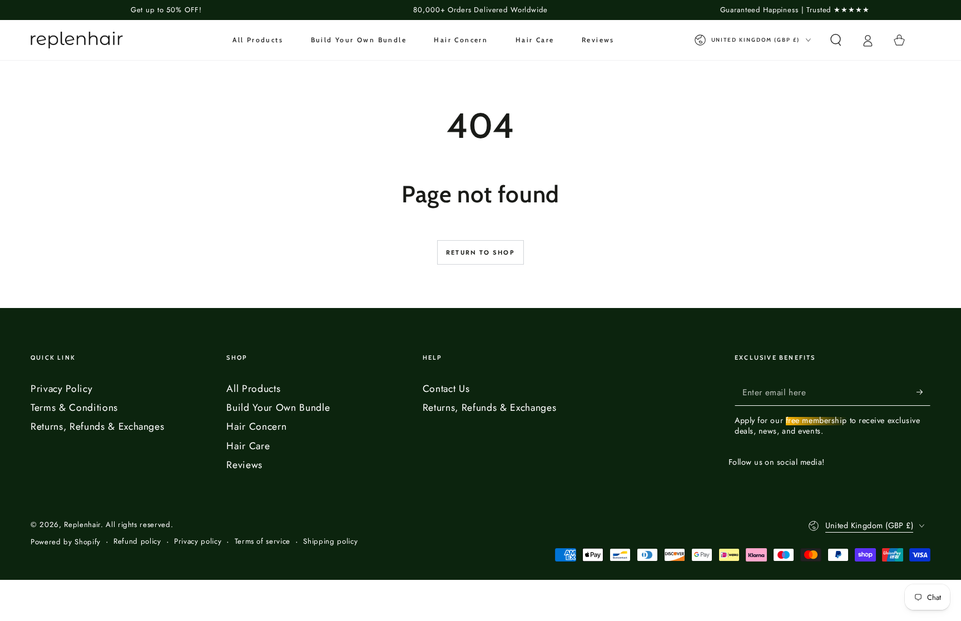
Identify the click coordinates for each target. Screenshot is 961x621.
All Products (253, 388)
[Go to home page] (77, 40)
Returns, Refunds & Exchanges (97, 426)
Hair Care (248, 446)
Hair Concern (256, 426)
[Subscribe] (923, 392)
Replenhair (82, 524)
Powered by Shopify (66, 542)
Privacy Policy (61, 388)
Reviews (244, 465)
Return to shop (480, 252)
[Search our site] (835, 40)
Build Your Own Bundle (278, 407)
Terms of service (263, 541)
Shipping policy (330, 541)
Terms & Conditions (74, 407)
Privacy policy (197, 541)
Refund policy (137, 541)
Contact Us (446, 388)
